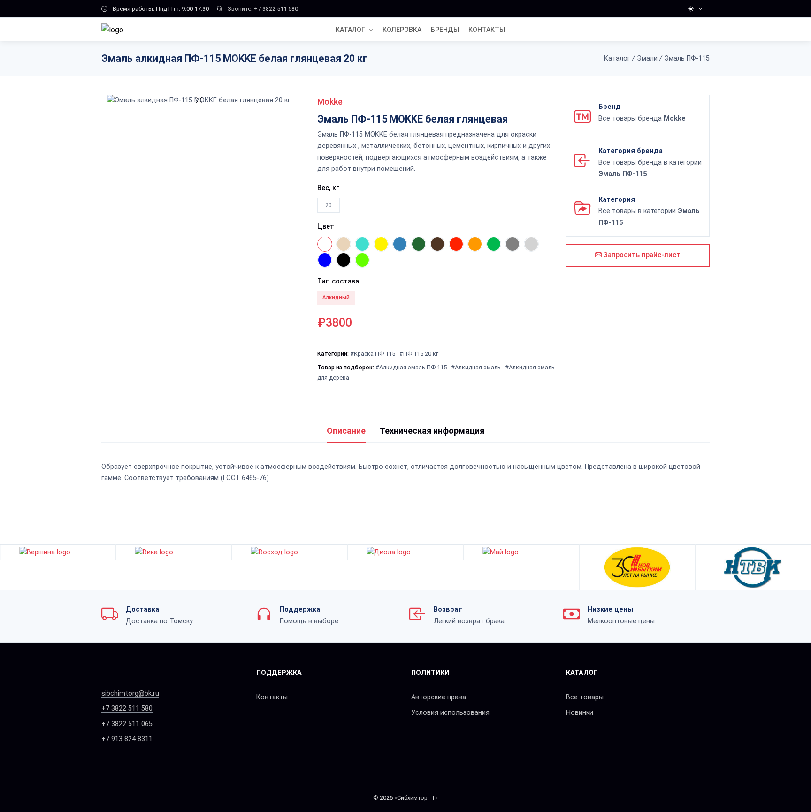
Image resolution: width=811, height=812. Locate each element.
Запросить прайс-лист (641, 255)
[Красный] (456, 244)
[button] (805, 567)
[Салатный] (493, 244)
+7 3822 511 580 (276, 8)
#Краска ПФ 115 (372, 353)
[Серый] (512, 244)
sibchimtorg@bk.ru (130, 693)
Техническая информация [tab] (432, 431)
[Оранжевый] (475, 244)
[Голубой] (400, 244)
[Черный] (343, 260)
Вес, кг (328, 188)
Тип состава (338, 281)
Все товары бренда (642, 119)
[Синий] (324, 260)
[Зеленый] (418, 244)
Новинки (579, 713)
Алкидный (336, 297)
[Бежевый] (343, 244)
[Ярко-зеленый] (362, 260)
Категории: (333, 353)
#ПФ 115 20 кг (418, 353)
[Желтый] (381, 244)
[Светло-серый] (531, 244)
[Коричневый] (437, 244)
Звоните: (240, 8)
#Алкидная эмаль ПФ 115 (411, 367)
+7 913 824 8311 (127, 739)
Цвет (325, 226)
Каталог (350, 29)
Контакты (272, 697)
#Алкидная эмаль (476, 367)
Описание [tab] (346, 431)
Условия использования (450, 713)
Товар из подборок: (345, 367)
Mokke (330, 102)
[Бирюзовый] (362, 244)
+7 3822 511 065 (127, 724)
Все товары (585, 697)
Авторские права (438, 697)
